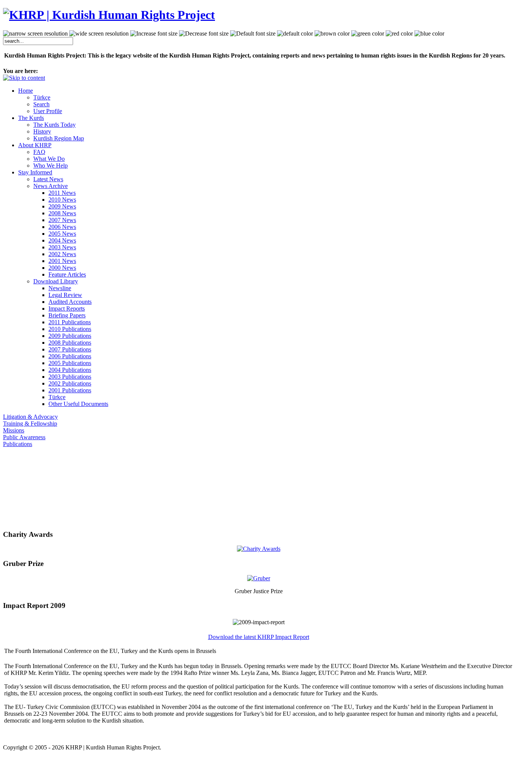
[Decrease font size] (204, 33)
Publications (17, 444)
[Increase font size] (154, 33)
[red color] (399, 33)
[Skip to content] (24, 78)
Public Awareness (24, 437)
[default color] (295, 33)
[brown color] (332, 33)
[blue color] (429, 33)
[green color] (367, 33)
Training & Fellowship (30, 423)
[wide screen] (99, 33)
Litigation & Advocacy (30, 416)
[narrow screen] (35, 33)
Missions (13, 430)
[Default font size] (253, 33)
